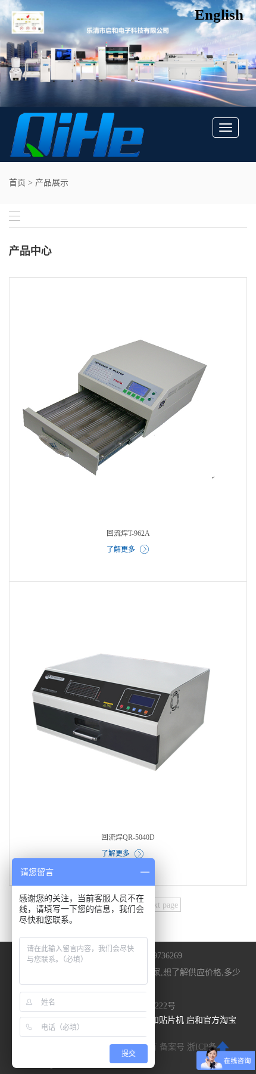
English (219, 15)
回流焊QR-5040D (128, 837)
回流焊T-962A (128, 533)
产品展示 (51, 182)
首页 (17, 182)
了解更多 (121, 549)
